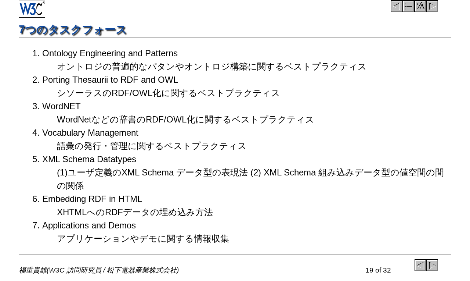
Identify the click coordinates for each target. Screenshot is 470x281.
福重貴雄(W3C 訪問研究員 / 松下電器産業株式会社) (99, 270)
